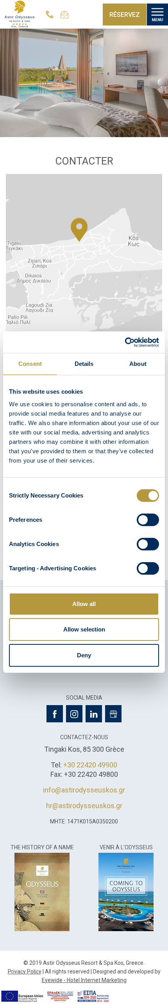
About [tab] (138, 363)
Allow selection (84, 629)
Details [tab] (84, 363)
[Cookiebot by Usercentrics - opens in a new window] (125, 342)
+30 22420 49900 (90, 765)
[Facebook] (54, 713)
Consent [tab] (30, 363)
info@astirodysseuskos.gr (84, 790)
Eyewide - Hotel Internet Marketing (84, 980)
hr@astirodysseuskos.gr (84, 805)
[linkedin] (94, 713)
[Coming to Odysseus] (126, 891)
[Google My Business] (113, 713)
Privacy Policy (24, 971)
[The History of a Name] (42, 891)
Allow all (84, 604)
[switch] (148, 520)
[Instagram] (74, 713)
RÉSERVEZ (124, 14)
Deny (84, 655)
